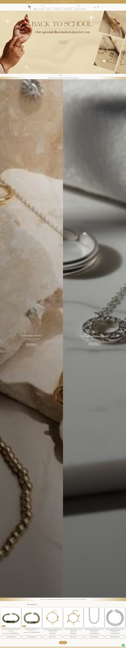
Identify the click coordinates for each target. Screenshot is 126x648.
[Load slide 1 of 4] (58, 75)
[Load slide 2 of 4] (60, 75)
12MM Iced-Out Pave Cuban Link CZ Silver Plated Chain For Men (94, 630)
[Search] (78, 6)
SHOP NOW (63, 42)
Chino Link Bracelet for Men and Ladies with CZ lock (11, 630)
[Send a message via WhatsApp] (123, 645)
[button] (49, 9)
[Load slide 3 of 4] (62, 75)
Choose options (11, 637)
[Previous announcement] (49, 2)
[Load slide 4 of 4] (64, 75)
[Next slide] (67, 75)
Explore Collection (31, 344)
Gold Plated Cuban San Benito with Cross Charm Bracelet (73, 630)
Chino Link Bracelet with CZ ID (31, 629)
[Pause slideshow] (70, 75)
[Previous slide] (55, 75)
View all (63, 642)
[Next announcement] (77, 2)
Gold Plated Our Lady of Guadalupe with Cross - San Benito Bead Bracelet (52, 630)
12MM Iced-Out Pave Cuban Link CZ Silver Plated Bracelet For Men (115, 630)
